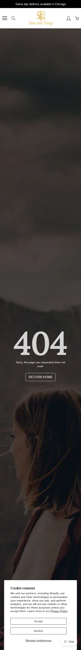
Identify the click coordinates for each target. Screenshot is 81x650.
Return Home (40, 377)
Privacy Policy (59, 611)
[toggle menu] (4, 18)
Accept (38, 621)
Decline (38, 630)
